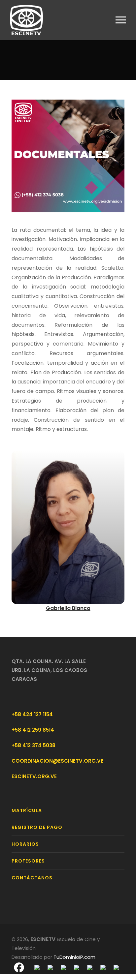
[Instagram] (50, 967)
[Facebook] (19, 967)
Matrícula (27, 810)
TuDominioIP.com (74, 957)
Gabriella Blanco (68, 608)
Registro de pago (37, 827)
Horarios (25, 844)
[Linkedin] (89, 967)
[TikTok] (116, 967)
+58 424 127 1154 (32, 714)
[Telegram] (63, 967)
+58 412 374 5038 (33, 745)
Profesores (28, 861)
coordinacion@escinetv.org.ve (57, 760)
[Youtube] (76, 967)
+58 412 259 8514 (33, 729)
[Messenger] (37, 967)
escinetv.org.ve (34, 776)
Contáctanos (32, 877)
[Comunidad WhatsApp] (103, 967)
